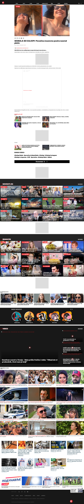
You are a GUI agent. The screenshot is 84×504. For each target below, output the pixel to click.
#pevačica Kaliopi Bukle (31, 155)
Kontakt (17, 498)
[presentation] (70, 309)
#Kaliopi (41, 155)
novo (17, 3)
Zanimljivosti (45, 3)
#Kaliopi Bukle (18, 155)
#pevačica (34, 157)
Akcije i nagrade (32, 498)
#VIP (28, 157)
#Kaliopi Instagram (51, 155)
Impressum (21, 498)
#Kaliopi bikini (42, 157)
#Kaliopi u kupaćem (20, 157)
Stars (31, 3)
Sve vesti (80, 184)
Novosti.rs (8, 184)
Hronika (66, 3)
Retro (38, 3)
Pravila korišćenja (41, 498)
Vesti (24, 3)
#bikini (50, 157)
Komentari (40, 161)
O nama (12, 498)
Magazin (7, 239)
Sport (59, 3)
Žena (52, 3)
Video (5, 329)
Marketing (26, 498)
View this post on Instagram (27, 90)
